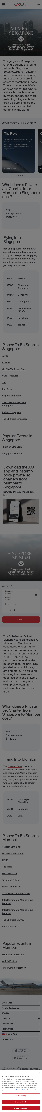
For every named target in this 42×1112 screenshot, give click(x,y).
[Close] (39, 1073)
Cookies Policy (21, 1090)
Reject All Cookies (21, 1102)
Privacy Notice (32, 1090)
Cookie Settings (21, 1096)
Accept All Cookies (21, 1108)
